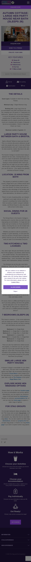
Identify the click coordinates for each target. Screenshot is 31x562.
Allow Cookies (15, 287)
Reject (15, 291)
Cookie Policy (15, 282)
